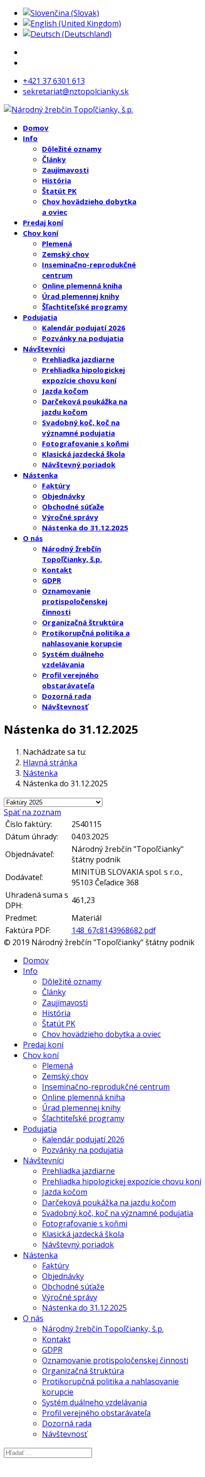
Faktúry (56, 485)
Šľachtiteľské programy (84, 306)
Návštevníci (44, 348)
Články (54, 159)
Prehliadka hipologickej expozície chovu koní (121, 1181)
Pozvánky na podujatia (82, 338)
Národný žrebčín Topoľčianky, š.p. (103, 1328)
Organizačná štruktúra (82, 622)
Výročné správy (70, 517)
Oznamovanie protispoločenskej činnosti (74, 601)
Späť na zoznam (32, 812)
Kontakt (57, 569)
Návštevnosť (65, 706)
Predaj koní (43, 222)
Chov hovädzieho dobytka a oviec (101, 1034)
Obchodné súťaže (73, 506)
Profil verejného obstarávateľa (96, 1413)
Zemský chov (65, 254)
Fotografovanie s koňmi (85, 443)
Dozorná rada (66, 696)
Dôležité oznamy (72, 149)
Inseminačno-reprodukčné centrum (106, 1086)
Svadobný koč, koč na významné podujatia (117, 1213)
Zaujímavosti (65, 170)
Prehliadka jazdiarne (78, 359)
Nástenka (40, 475)
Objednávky (63, 496)
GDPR (51, 580)
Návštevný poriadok (78, 464)
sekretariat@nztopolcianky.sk (76, 91)
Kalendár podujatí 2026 (83, 327)
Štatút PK (59, 191)
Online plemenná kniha (82, 285)
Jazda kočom (65, 391)
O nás (33, 538)
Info (30, 138)
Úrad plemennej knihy (80, 296)
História (56, 180)
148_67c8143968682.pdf (114, 930)
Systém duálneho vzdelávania (94, 1402)
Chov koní (40, 233)
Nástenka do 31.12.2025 (85, 527)
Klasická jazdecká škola (83, 454)
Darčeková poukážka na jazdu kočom (109, 1202)
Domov (36, 127)
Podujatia (40, 317)
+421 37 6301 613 (54, 81)
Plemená (57, 243)
